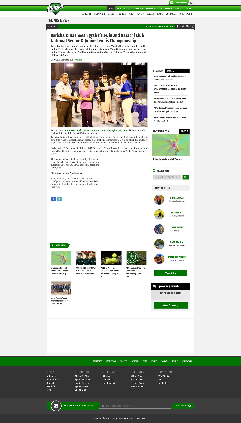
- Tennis (78, 60)
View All (169, 273)
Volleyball (187, 361)
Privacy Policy (137, 383)
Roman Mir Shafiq (177, 257)
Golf (145, 361)
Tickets (106, 376)
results (170, 71)
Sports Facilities (82, 379)
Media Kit (163, 383)
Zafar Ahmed (176, 227)
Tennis (175, 361)
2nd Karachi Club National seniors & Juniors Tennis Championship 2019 (91, 130)
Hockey (154, 361)
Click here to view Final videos (66, 173)
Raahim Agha (177, 242)
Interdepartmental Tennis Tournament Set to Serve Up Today (161, 26)
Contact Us (108, 379)
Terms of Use (137, 386)
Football (135, 361)
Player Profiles (82, 376)
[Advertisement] (123, 174)
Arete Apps (141, 418)
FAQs (161, 379)
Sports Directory (83, 383)
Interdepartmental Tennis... (168, 159)
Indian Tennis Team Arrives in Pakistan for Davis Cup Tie (60, 301)
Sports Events (81, 386)
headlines (158, 71)
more (183, 131)
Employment (109, 383)
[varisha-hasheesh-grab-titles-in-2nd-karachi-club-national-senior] (53, 199)
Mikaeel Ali (177, 212)
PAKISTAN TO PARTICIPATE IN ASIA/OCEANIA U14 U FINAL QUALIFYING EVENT (86, 271)
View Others (169, 305)
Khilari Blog (136, 376)
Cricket (123, 361)
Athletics (97, 361)
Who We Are (164, 376)
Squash (164, 361)
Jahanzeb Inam (177, 197)
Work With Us (137, 379)
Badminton (111, 361)
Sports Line (80, 390)
